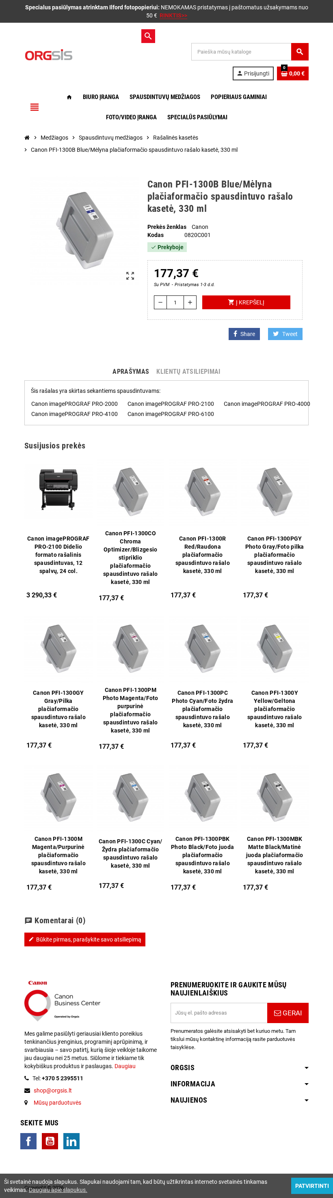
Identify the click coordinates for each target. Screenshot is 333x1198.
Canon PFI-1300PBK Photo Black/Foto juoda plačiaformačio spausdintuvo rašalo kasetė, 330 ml (202, 855)
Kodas (155, 235)
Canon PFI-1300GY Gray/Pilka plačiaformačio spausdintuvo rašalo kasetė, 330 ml (58, 708)
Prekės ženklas (166, 227)
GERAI (291, 1013)
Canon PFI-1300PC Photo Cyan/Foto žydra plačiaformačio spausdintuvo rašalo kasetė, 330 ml (202, 708)
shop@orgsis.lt (53, 1090)
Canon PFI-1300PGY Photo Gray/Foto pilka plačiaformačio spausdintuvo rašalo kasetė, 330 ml (274, 554)
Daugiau (124, 1066)
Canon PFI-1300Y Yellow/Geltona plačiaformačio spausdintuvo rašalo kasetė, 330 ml (274, 708)
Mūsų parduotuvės (57, 1102)
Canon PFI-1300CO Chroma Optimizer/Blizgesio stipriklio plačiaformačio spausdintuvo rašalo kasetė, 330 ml (130, 557)
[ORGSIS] (81, 54)
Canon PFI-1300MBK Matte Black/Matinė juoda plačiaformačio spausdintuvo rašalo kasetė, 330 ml (274, 855)
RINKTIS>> (173, 15)
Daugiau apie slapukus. (58, 1190)
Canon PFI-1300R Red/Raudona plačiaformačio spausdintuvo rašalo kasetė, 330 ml (202, 554)
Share (247, 334)
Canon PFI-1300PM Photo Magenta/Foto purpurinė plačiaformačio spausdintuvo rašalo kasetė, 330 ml (130, 710)
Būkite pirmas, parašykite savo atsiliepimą (84, 939)
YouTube (50, 1141)
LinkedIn (71, 1141)
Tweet (290, 334)
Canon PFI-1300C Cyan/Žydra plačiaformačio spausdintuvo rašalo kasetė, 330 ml (130, 853)
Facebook (28, 1141)
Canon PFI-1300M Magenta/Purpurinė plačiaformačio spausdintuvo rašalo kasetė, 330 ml (58, 855)
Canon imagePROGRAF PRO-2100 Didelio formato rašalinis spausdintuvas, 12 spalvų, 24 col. (58, 554)
